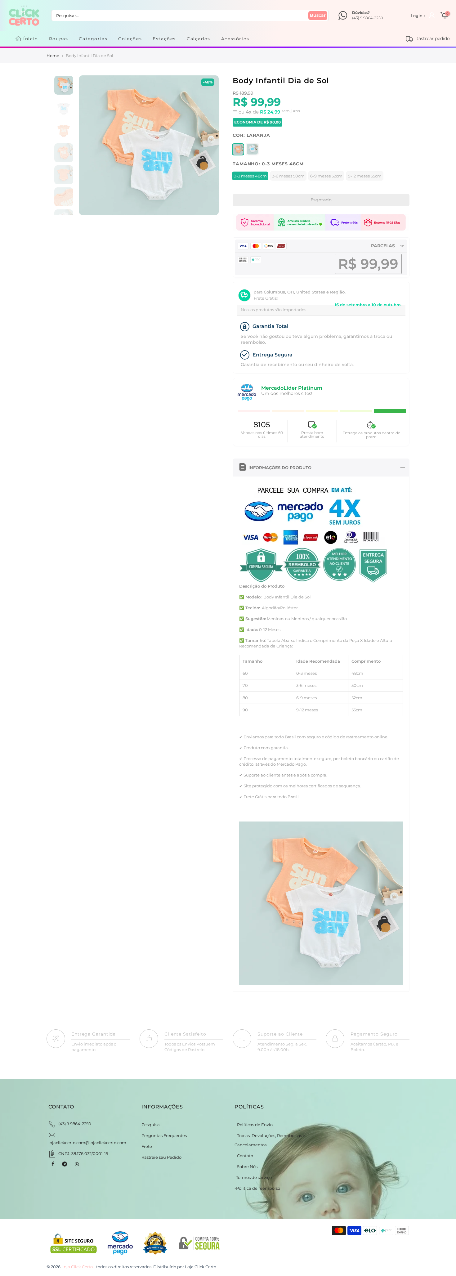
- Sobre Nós (246, 1166)
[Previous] (90, 145)
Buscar (318, 15)
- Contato (244, 1155)
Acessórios (235, 39)
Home (53, 55)
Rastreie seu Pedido (161, 1157)
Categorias (93, 39)
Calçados (198, 39)
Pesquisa (150, 1124)
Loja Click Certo (200, 1266)
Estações (164, 39)
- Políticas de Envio (254, 1124)
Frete (146, 1146)
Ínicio (30, 39)
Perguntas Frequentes (164, 1135)
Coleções (130, 39)
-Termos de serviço (253, 1177)
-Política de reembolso (257, 1188)
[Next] (207, 145)
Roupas (58, 39)
